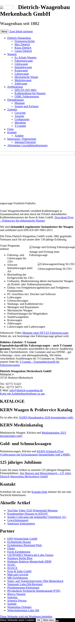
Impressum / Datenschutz (21, 138)
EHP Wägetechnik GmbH (22, 538)
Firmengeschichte (25, 41)
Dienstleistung (15, 99)
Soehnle (12, 603)
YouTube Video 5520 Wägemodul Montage (32, 510)
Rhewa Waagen (16, 594)
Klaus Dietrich (23, 47)
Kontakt (12, 132)
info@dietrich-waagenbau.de (26, 390)
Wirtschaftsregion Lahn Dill (23, 610)
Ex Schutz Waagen (25, 57)
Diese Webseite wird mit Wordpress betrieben (26, 616)
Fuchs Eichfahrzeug (18, 551)
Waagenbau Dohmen (19, 607)
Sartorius (12, 597)
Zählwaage (21, 83)
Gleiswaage (21, 63)
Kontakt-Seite (39, 491)
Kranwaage (21, 70)
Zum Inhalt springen (21, 31)
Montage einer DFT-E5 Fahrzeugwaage (45, 332)
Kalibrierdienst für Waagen (30, 93)
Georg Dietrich (23, 50)
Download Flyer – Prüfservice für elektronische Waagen (37, 219)
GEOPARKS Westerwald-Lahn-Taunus (30, 555)
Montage (20, 103)
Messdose (20, 122)
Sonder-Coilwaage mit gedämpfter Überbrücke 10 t (36, 517)
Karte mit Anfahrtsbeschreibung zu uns (22, 393)
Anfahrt (19, 135)
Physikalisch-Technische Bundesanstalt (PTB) (33, 590)
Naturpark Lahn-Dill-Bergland (24, 584)
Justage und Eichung (26, 106)
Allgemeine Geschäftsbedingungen (27, 145)
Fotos (10, 129)
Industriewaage (23, 67)
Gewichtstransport (17, 520)
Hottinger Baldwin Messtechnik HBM (29, 561)
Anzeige (19, 116)
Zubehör (12, 109)
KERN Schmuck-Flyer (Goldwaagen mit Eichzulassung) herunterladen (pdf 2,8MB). (35, 453)
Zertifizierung (15, 86)
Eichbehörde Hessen (19, 541)
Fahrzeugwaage (24, 60)
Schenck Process (17, 600)
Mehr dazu (48, 620)
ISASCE (12, 568)
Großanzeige (22, 119)
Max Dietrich (22, 44)
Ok (38, 620)
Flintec (11, 548)
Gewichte (20, 112)
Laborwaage (22, 73)
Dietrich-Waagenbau (19, 37)
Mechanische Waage (26, 77)
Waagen (12, 54)
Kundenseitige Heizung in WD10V (27, 513)
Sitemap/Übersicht (25, 142)
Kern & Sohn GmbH (19, 571)
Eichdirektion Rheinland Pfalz (24, 545)
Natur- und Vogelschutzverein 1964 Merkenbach (35, 581)
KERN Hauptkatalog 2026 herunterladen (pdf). (46, 417)
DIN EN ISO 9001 (26, 90)
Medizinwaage (23, 80)
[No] (57, 620)
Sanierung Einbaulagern (21, 523)
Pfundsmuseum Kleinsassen (23, 587)
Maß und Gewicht (17, 574)
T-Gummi (20, 125)
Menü (4, 31)
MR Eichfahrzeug (17, 577)
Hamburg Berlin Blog (19, 558)
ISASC (11, 564)
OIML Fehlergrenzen (27, 96)
